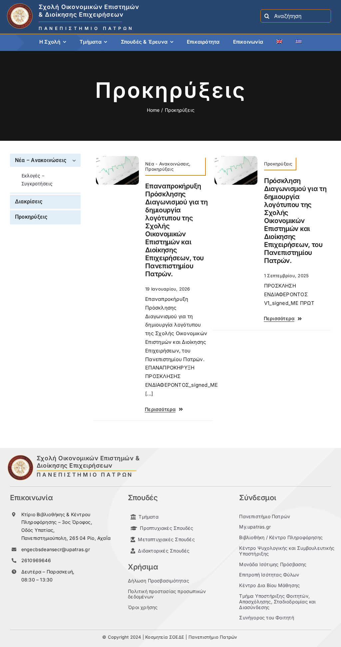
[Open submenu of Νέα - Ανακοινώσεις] (75, 160)
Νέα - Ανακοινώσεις (167, 163)
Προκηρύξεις (159, 169)
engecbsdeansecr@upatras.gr (55, 549)
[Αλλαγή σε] (279, 42)
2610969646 (36, 560)
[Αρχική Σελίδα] (103, 16)
